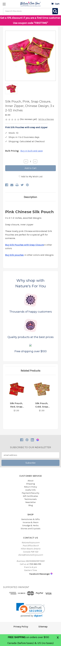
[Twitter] (22, 185)
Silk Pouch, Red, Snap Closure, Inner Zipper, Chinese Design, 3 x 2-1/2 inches (16, 405)
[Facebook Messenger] (37, 439)
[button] (30, 610)
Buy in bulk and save (31, 150)
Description (30, 197)
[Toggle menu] (4, 4)
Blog (30, 505)
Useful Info (30, 490)
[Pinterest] (27, 185)
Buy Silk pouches (14, 255)
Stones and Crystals (30, 528)
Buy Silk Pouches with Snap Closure (24, 244)
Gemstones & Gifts (30, 519)
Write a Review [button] (46, 119)
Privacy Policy (20, 626)
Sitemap (43, 626)
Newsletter (30, 502)
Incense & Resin (30, 522)
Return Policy (30, 487)
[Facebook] (6, 185)
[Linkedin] (32, 439)
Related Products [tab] (30, 370)
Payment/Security (30, 493)
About (30, 480)
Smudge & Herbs (30, 525)
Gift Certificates (30, 496)
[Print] (17, 185)
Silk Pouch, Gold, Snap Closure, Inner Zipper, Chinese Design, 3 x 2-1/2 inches (41, 405)
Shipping (30, 484)
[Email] (11, 185)
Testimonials (30, 499)
